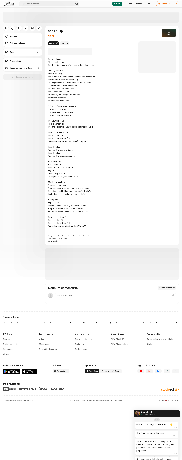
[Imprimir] (12, 28)
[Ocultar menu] (6, 28)
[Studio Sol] (170, 389)
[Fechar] (177, 413)
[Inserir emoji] (173, 295)
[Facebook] (158, 371)
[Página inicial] (8, 4)
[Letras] (43, 388)
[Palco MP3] (58, 389)
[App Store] (29, 371)
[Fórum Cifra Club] (9, 389)
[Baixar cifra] (26, 28)
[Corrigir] (32, 28)
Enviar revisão (53, 241)
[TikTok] (167, 371)
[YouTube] (140, 371)
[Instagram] (149, 371)
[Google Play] (11, 371)
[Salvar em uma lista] (19, 28)
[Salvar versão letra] (57, 43)
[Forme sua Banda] (27, 389)
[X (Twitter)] (175, 371)
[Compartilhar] (39, 28)
